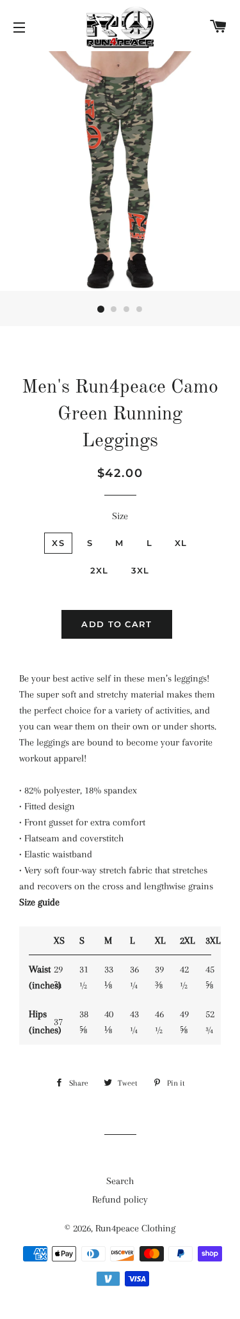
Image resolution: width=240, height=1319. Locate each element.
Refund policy (120, 1199)
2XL (99, 570)
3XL (140, 570)
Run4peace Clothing (135, 1228)
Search (120, 1181)
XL (181, 543)
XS (58, 543)
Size (120, 516)
